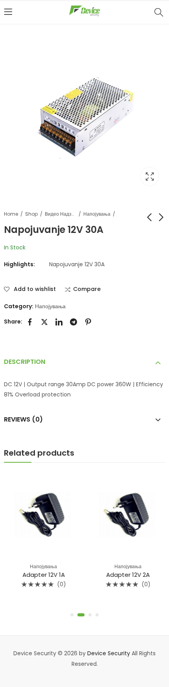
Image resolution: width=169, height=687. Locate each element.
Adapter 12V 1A (42, 575)
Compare (87, 289)
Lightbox (150, 176)
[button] (71, 614)
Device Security (108, 653)
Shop (31, 214)
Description (24, 361)
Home (11, 214)
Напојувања (96, 214)
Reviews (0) (23, 419)
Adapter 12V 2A (127, 575)
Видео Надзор (60, 214)
